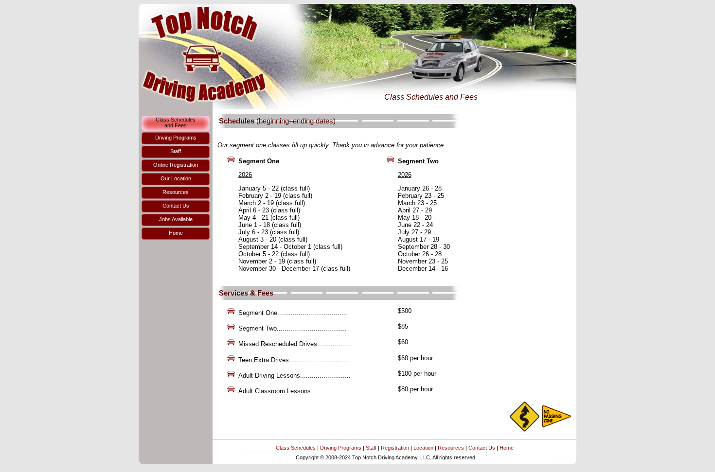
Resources (451, 448)
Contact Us (481, 448)
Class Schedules (296, 448)
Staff (371, 448)
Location (423, 448)
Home (507, 448)
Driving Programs (340, 448)
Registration (395, 448)
